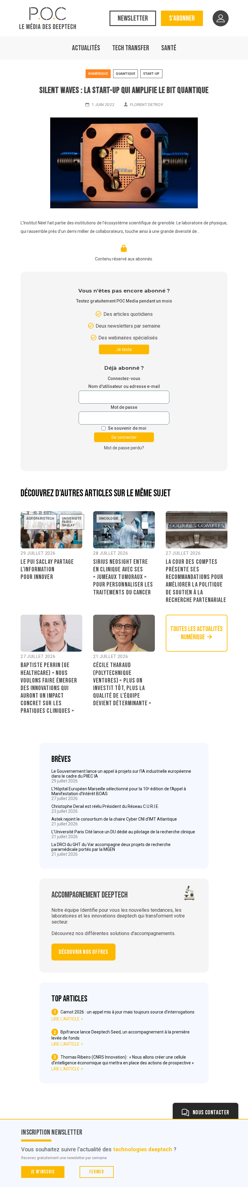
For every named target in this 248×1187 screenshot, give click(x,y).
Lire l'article (65, 1019)
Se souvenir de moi (127, 428)
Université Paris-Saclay (71, 522)
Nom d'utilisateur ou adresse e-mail (124, 386)
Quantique (125, 74)
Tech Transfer (130, 48)
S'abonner (182, 18)
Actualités (86, 48)
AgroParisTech (40, 519)
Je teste (124, 349)
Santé (168, 48)
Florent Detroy (146, 104)
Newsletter (133, 18)
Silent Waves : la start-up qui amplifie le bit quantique (124, 90)
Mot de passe (124, 407)
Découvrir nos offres (83, 952)
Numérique (98, 74)
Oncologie (109, 519)
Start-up (151, 74)
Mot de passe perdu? (124, 447)
